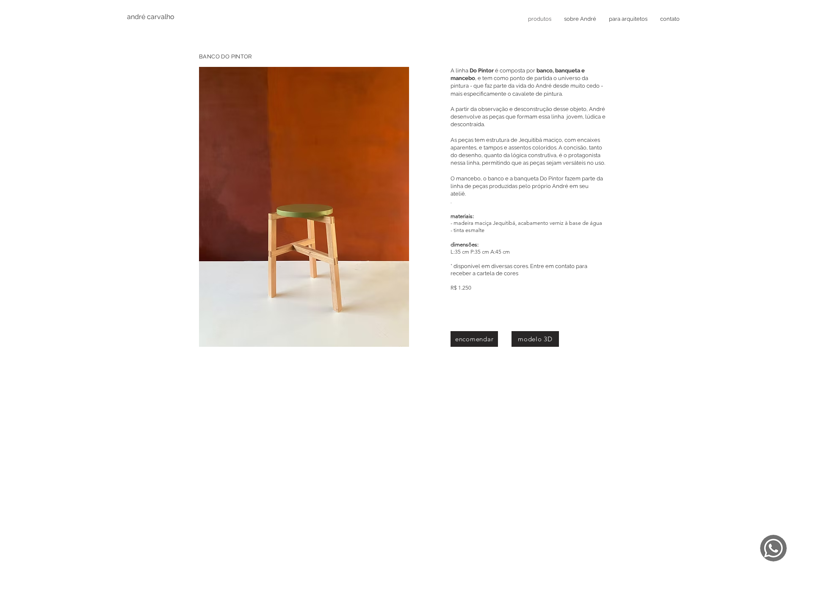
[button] (304, 207)
